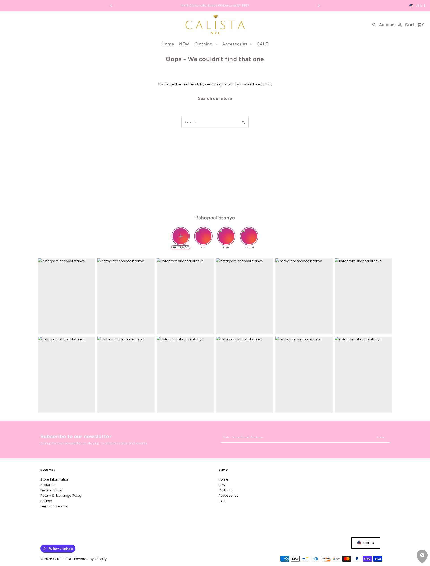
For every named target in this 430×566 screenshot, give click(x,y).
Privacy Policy (51, 490)
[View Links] (226, 232)
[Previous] (111, 5)
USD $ (421, 6)
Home (168, 44)
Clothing (204, 44)
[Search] (374, 24)
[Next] (318, 5)
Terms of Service (54, 506)
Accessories (234, 44)
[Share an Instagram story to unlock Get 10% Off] (181, 236)
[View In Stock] (249, 232)
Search (46, 500)
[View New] (203, 232)
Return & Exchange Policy (61, 495)
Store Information (54, 479)
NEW (184, 44)
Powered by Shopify (90, 558)
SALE (262, 44)
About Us (47, 484)
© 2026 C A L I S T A (56, 558)
